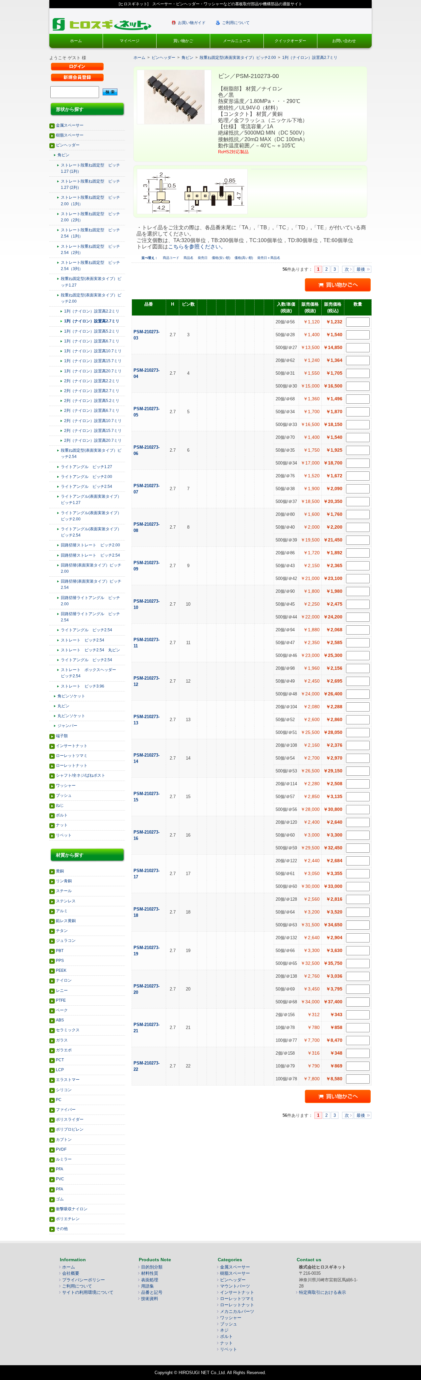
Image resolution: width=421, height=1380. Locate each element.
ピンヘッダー (68, 145)
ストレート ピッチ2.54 (82, 640)
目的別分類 (151, 1267)
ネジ (224, 1330)
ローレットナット (71, 765)
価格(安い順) (221, 258)
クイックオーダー (290, 40)
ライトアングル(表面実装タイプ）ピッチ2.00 (91, 516)
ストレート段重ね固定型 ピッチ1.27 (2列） (90, 184)
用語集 (147, 1286)
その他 (62, 1228)
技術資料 (149, 1298)
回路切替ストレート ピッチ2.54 (90, 555)
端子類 (62, 736)
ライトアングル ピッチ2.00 (86, 476)
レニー (62, 990)
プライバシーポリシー (83, 1279)
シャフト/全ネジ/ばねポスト (80, 775)
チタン (62, 930)
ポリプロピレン (70, 1129)
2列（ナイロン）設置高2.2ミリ (91, 381)
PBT (59, 950)
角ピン (63, 155)
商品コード (171, 258)
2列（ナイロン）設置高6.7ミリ (91, 410)
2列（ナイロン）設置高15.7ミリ (93, 430)
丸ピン (63, 706)
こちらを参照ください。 (197, 246)
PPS (60, 960)
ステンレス (66, 901)
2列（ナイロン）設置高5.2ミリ (91, 400)
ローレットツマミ (71, 755)
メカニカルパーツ (237, 1311)
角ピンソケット (71, 696)
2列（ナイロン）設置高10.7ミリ (93, 420)
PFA (59, 1169)
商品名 (189, 258)
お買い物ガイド (192, 22)
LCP (60, 1069)
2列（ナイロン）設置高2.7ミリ (91, 391)
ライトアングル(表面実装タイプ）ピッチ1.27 (91, 499)
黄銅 (60, 871)
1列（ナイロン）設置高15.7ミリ (93, 361)
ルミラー (64, 1159)
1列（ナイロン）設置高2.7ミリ (91, 321)
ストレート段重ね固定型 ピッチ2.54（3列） (90, 265)
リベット (64, 835)
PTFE (61, 1000)
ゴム (60, 1199)
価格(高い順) (244, 258)
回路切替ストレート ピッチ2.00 (90, 545)
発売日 (203, 258)
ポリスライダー (70, 1119)
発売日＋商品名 (268, 258)
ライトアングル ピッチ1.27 (86, 466)
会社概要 (70, 1273)
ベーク (62, 1010)
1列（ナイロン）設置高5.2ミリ (91, 331)
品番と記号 (151, 1292)
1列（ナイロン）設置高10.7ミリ (93, 351)
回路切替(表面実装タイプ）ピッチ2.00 (91, 568)
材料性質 (149, 1273)
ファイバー (66, 1109)
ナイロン (64, 980)
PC (59, 1099)
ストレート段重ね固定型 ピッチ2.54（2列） (90, 249)
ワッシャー (66, 785)
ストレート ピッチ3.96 (82, 686)
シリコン (64, 1090)
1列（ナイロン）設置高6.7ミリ (91, 341)
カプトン (64, 1139)
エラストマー (68, 1079)
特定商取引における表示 (322, 1292)
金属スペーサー (70, 125)
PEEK (61, 970)
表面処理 (149, 1279)
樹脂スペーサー (70, 135)
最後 (361, 269)
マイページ (129, 40)
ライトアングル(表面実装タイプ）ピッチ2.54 (91, 532)
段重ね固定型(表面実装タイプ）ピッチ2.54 (91, 453)
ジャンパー (67, 725)
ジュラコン (66, 940)
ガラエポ (64, 1050)
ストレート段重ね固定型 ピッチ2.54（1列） (90, 233)
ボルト (62, 815)
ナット (62, 825)
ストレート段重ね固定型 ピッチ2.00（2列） (90, 217)
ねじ (60, 805)
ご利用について (236, 22)
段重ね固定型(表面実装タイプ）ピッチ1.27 (91, 281)
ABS (60, 1020)
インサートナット (71, 745)
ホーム (76, 40)
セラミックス (68, 1030)
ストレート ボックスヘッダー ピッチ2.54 (90, 672)
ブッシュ (64, 795)
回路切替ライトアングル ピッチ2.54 (90, 617)
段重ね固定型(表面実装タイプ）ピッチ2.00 (91, 298)
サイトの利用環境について (87, 1292)
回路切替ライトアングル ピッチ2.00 (90, 600)
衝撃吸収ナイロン (71, 1209)
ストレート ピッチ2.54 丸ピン (90, 650)
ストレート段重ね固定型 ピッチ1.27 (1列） (90, 168)
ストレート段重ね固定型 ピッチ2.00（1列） (90, 200)
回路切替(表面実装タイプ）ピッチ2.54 (91, 584)
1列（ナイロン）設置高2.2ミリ (91, 311)
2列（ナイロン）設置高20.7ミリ (93, 440)
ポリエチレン (68, 1219)
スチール (64, 891)
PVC (60, 1179)
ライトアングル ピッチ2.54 (86, 486)
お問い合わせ (344, 40)
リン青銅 (64, 881)
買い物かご (183, 40)
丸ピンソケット (71, 716)
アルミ (62, 911)
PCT (60, 1060)
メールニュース (237, 40)
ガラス (62, 1040)
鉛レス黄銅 (66, 920)
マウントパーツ (235, 1286)
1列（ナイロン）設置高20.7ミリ (93, 371)
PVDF (61, 1149)
